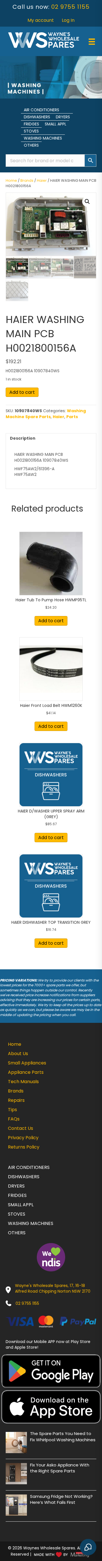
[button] (87, 201)
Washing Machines (43, 138)
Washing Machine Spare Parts (46, 413)
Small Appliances (27, 1063)
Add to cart (22, 392)
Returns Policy (23, 1147)
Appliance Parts (26, 1072)
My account (40, 20)
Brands (26, 180)
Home (11, 180)
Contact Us (20, 1128)
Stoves (31, 131)
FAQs (14, 1119)
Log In (68, 20)
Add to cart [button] (51, 620)
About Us (18, 1053)
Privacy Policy (23, 1137)
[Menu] (91, 41)
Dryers (63, 117)
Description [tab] (22, 438)
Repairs (16, 1100)
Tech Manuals (23, 1081)
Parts (72, 417)
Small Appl (55, 124)
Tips (12, 1109)
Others (31, 145)
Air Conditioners (41, 110)
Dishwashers (37, 117)
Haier (42, 180)
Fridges (31, 124)
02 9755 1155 (70, 7)
